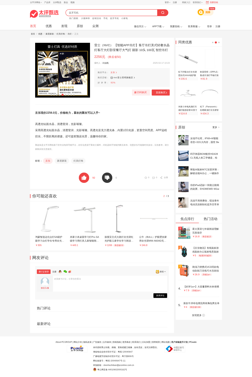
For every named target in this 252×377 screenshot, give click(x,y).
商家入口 (186, 2)
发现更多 (197, 315)
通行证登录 (44, 272)
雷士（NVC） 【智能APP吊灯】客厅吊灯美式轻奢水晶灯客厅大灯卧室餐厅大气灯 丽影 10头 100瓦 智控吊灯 (132, 47)
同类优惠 (185, 42)
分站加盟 (146, 342)
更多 (215, 127)
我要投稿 (214, 2)
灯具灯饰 (61, 34)
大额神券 (85, 18)
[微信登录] (66, 271)
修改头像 (45, 288)
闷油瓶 (106, 63)
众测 (95, 26)
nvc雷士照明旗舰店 (123, 77)
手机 (105, 18)
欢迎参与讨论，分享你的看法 (67, 279)
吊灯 (70, 34)
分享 (166, 177)
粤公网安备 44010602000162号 (112, 369)
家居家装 (50, 34)
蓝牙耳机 (114, 18)
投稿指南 (117, 342)
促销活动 (96, 18)
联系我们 (136, 342)
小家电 (124, 18)
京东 (113, 72)
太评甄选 (57, 2)
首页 (33, 26)
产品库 (47, 2)
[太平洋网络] (77, 347)
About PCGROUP (64, 342)
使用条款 (126, 342)
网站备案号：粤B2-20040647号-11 (109, 361)
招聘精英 (156, 342)
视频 (72, 2)
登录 (167, 2)
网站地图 (165, 342)
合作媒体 (107, 342)
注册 (175, 2)
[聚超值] (44, 14)
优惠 (49, 26)
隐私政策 (87, 342)
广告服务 (97, 342)
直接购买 (160, 92)
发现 (64, 26)
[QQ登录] (61, 271)
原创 (80, 26)
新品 (66, 2)
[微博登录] (70, 271)
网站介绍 (78, 342)
